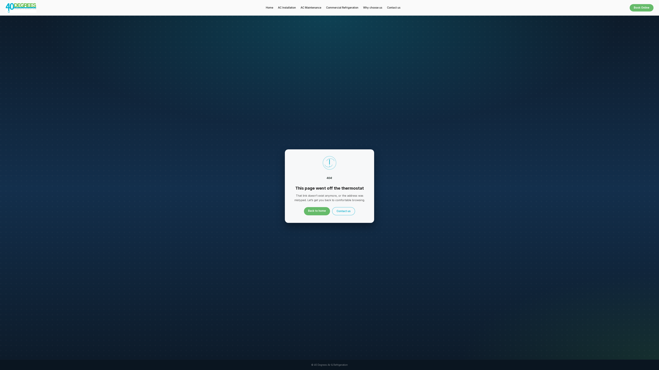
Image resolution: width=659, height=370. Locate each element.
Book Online (641, 7)
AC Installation (287, 7)
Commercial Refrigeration (342, 7)
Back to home (317, 210)
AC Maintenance (311, 7)
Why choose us (372, 7)
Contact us (393, 7)
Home (269, 7)
